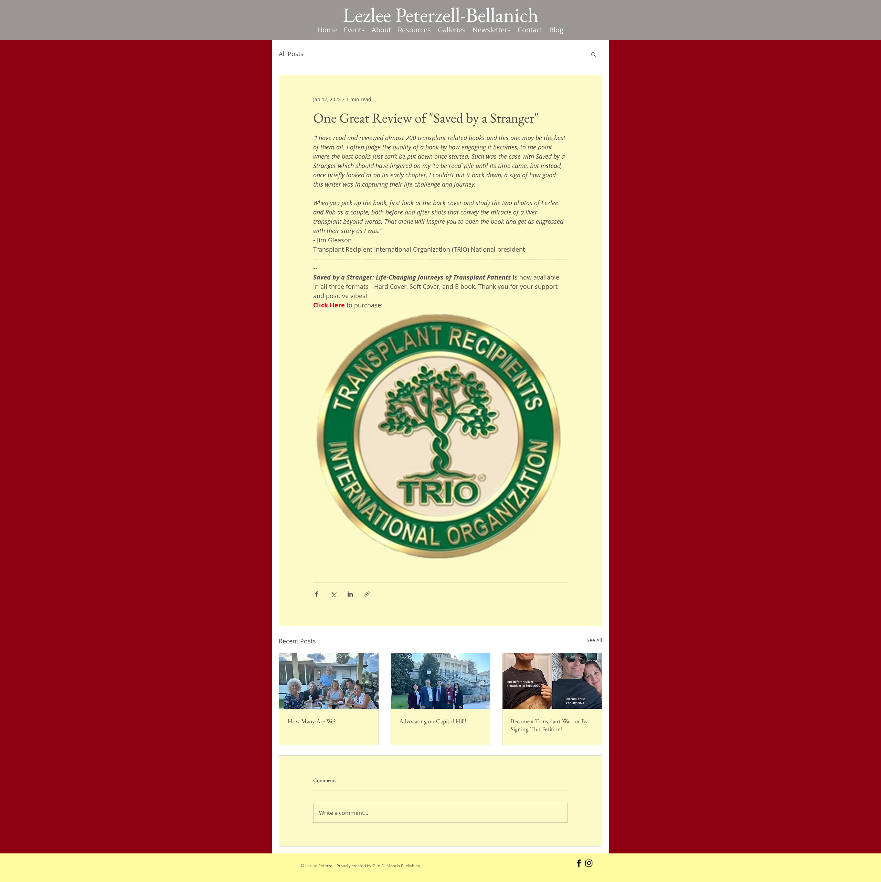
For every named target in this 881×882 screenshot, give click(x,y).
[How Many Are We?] (329, 681)
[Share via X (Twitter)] (333, 594)
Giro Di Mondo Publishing (396, 865)
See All (594, 640)
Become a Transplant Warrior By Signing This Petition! (549, 725)
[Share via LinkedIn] (350, 594)
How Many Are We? (311, 721)
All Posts (291, 54)
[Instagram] (589, 863)
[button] (414, 30)
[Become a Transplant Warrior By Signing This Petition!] (552, 681)
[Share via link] (367, 594)
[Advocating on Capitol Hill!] (440, 681)
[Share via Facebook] (316, 594)
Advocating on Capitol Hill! (432, 721)
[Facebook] (579, 863)
